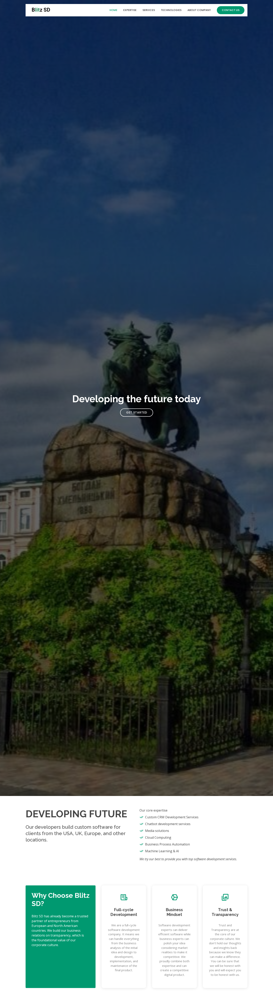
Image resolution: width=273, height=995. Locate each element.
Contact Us (230, 10)
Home (113, 10)
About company (199, 10)
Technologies (171, 10)
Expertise (129, 10)
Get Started (136, 412)
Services (148, 10)
